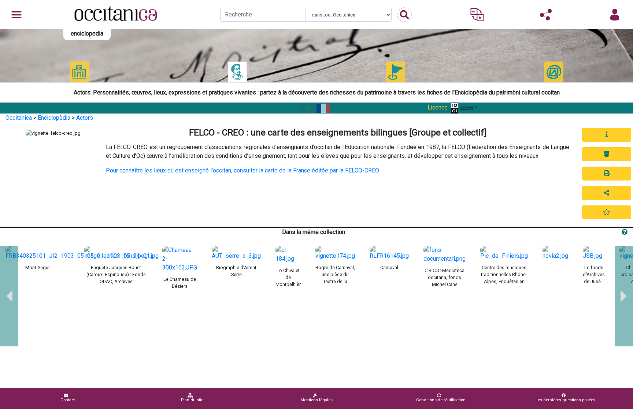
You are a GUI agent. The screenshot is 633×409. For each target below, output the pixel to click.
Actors (84, 117)
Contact (67, 400)
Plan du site (192, 400)
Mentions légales (316, 400)
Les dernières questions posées (565, 400)
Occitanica (18, 117)
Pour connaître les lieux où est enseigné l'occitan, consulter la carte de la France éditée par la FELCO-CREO (242, 170)
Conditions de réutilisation (441, 400)
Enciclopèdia (54, 117)
